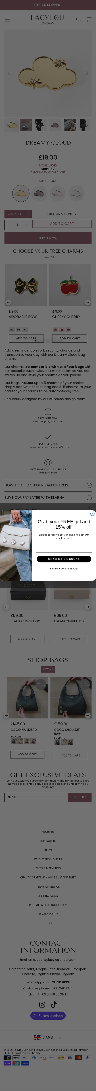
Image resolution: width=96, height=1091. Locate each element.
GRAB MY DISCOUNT (64, 559)
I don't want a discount (64, 569)
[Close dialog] (92, 514)
